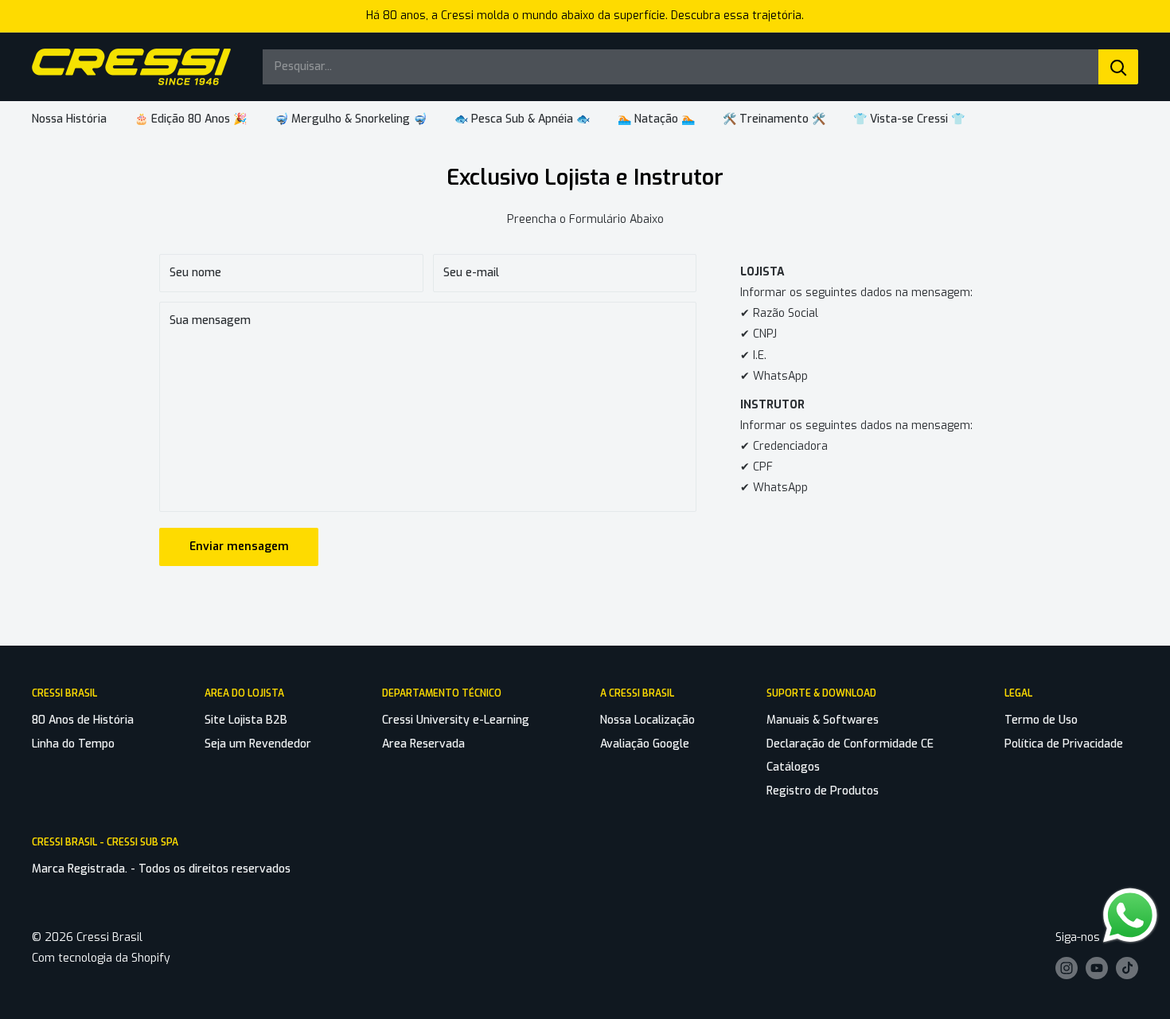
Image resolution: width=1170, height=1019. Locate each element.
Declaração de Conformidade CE (850, 744)
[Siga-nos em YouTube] (1097, 968)
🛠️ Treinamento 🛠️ (774, 119)
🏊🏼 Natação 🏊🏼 (656, 119)
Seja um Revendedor (258, 744)
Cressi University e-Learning (455, 720)
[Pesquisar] (1118, 66)
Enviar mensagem (239, 546)
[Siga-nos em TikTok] (1127, 968)
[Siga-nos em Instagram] (1066, 968)
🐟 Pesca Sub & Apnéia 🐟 (522, 119)
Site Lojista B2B (246, 720)
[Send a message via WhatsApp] (1130, 915)
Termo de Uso (1041, 720)
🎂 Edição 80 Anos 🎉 (191, 119)
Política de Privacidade (1063, 744)
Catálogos (793, 767)
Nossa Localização (647, 720)
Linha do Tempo (73, 744)
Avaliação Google (644, 744)
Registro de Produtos (822, 790)
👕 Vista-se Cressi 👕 (909, 119)
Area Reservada (423, 744)
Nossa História (69, 119)
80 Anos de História (83, 720)
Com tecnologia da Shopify (101, 958)
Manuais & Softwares (822, 720)
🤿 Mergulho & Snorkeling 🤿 (351, 119)
